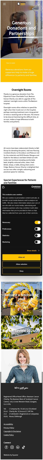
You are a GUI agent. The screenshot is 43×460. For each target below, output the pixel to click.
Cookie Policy (9, 435)
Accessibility (8, 424)
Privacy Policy (9, 428)
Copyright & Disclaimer (12, 431)
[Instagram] (12, 448)
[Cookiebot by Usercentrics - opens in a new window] (31, 187)
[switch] (38, 229)
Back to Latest (10, 63)
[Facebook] (6, 448)
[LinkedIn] (17, 448)
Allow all (21, 257)
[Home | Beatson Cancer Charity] (21, 4)
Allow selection (21, 264)
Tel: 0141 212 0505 (6, 412)
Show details (32, 250)
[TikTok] (23, 448)
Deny (21, 271)
